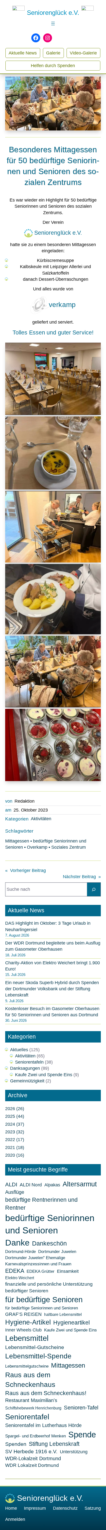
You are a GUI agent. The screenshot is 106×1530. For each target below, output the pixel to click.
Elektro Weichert (19, 1278)
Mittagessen (17, 841)
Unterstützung (74, 1451)
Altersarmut (80, 1184)
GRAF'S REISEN (23, 1314)
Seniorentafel (27, 1417)
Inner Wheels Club (23, 1329)
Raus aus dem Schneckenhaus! (45, 1393)
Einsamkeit (68, 1271)
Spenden (15, 1444)
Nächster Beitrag (79, 876)
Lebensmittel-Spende (38, 1356)
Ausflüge (14, 1192)
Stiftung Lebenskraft (54, 1444)
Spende (82, 1434)
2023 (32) (14, 1131)
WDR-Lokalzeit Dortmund (33, 1458)
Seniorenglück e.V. (53, 12)
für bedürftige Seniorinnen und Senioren (41, 1307)
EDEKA (14, 1271)
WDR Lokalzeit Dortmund (32, 1465)
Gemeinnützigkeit (27, 1080)
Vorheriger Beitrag (28, 870)
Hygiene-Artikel (28, 1322)
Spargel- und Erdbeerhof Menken (35, 1435)
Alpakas (52, 1184)
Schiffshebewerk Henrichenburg (33, 1408)
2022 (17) (14, 1139)
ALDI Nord (31, 1184)
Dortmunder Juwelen (57, 1251)
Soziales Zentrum (68, 847)
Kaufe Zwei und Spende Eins (43, 1074)
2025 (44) (14, 1116)
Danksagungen (25, 1068)
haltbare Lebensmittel (63, 1314)
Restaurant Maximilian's (31, 1400)
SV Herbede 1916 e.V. (31, 1451)
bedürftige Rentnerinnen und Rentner (41, 1204)
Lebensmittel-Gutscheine (34, 1347)
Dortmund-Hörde (20, 1251)
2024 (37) (14, 1124)
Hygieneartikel (71, 1323)
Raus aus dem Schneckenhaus (30, 1379)
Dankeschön (49, 1243)
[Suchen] (94, 889)
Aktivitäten (41, 818)
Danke (17, 1242)
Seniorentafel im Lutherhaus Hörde (43, 1425)
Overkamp (37, 847)
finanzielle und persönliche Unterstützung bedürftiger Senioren (49, 1287)
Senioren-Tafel (81, 1407)
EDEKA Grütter (40, 1271)
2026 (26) (14, 1108)
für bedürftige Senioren (44, 1299)
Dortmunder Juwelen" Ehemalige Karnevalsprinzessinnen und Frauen (38, 1260)
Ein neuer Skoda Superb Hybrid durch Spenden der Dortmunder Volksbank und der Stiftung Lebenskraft (52, 988)
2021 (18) (14, 1147)
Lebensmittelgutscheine (27, 1366)
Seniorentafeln (29, 1062)
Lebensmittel (27, 1338)
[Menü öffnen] (53, 23)
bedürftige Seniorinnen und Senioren (49, 1224)
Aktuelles (19, 1049)
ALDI (11, 1184)
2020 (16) (14, 1155)
